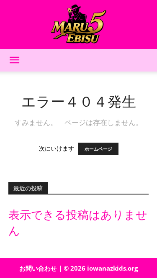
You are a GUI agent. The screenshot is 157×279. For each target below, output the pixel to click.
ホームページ (98, 149)
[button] (14, 60)
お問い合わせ (38, 268)
